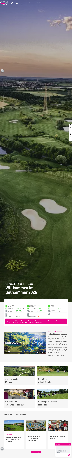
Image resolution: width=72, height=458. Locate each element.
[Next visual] (69, 151)
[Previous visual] (2, 151)
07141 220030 (19, 311)
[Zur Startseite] (9, 3)
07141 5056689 (40, 311)
